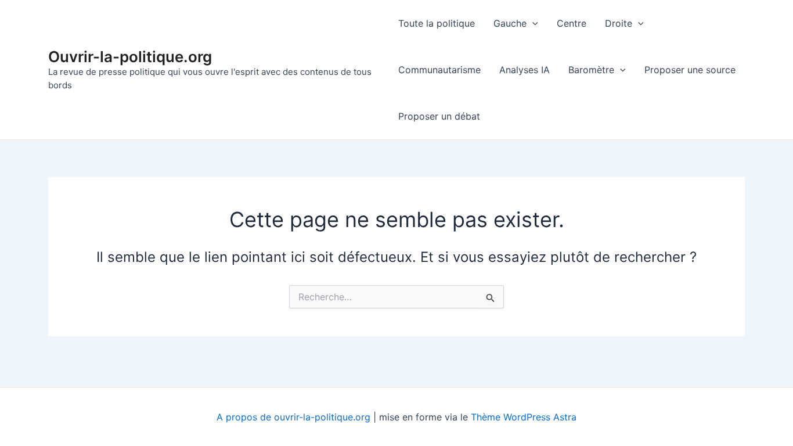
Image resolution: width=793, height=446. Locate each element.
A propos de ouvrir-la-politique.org (293, 417)
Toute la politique (436, 23)
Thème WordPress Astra (523, 417)
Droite (618, 23)
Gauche (510, 23)
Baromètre (591, 69)
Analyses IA (524, 69)
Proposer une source (690, 69)
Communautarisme (439, 69)
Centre (571, 23)
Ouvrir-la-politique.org (130, 57)
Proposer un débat (439, 116)
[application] (532, 23)
